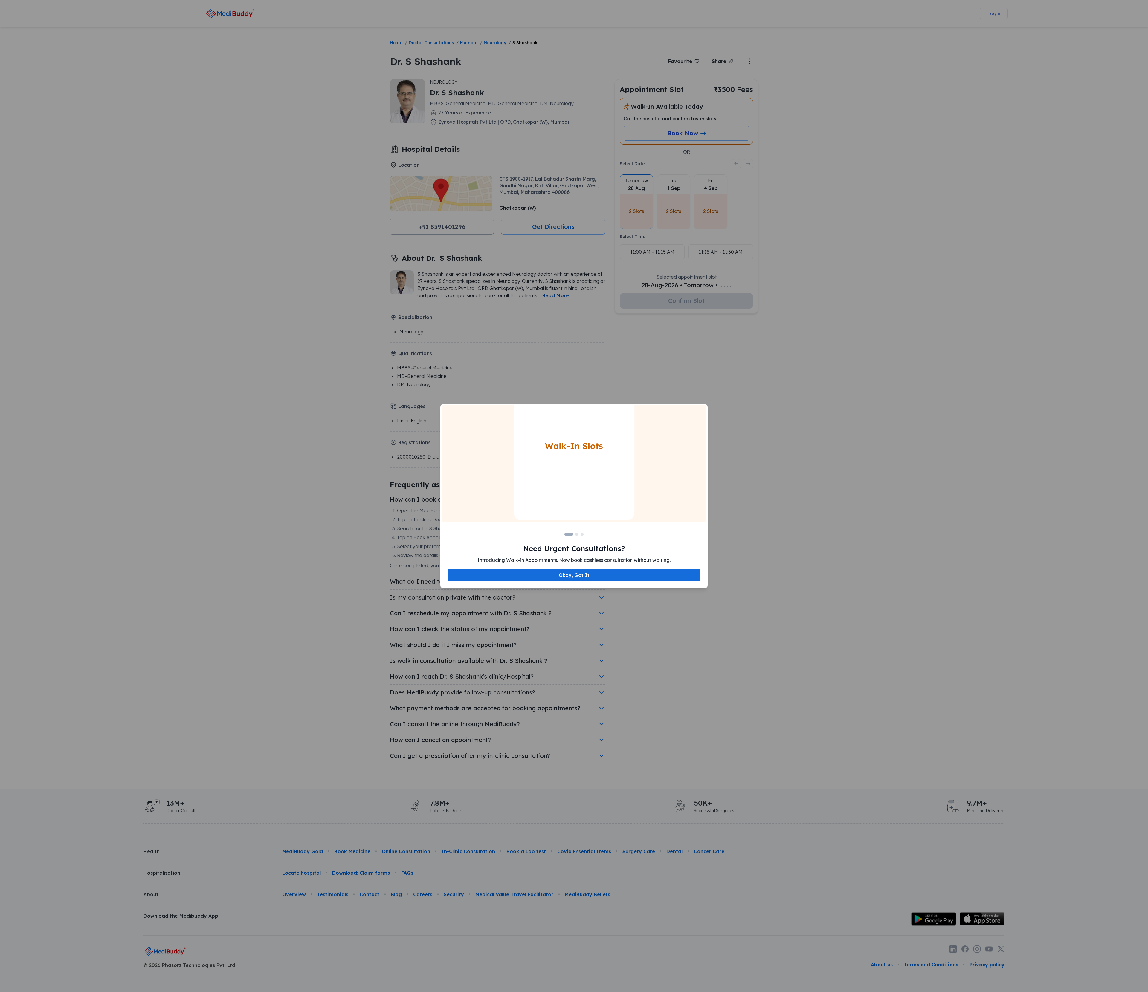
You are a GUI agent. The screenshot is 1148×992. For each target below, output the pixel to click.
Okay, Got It (574, 575)
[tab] (568, 534)
